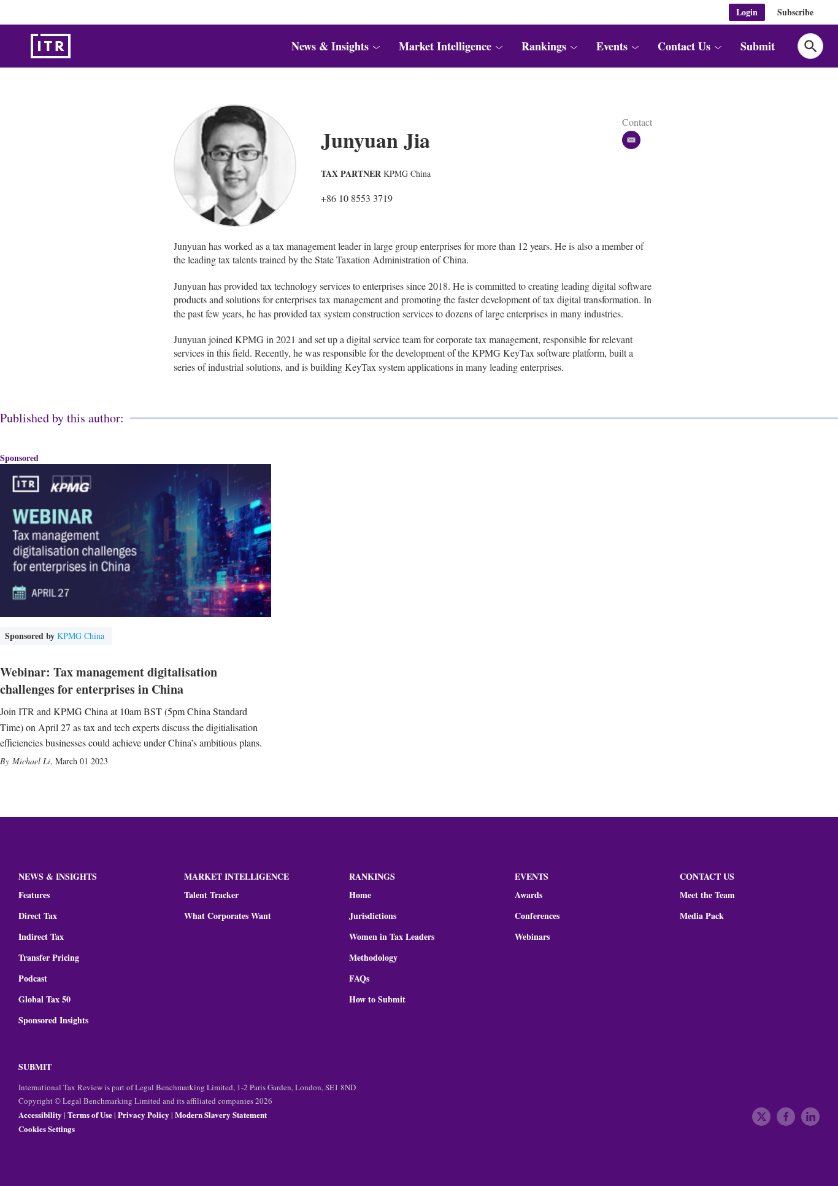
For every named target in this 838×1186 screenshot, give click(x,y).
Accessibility (40, 1114)
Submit (757, 46)
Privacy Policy (143, 1114)
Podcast (32, 978)
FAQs (359, 978)
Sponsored (19, 457)
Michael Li (31, 761)
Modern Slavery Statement (221, 1114)
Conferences (537, 916)
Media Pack (702, 916)
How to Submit (377, 999)
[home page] (80, 46)
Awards (528, 895)
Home (360, 895)
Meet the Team (707, 895)
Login (747, 12)
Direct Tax (37, 916)
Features (34, 895)
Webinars (532, 936)
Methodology (373, 957)
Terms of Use (89, 1114)
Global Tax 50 (44, 999)
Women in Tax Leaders (391, 936)
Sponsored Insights (53, 1020)
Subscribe (795, 12)
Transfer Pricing (48, 957)
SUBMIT (35, 1066)
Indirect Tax (41, 936)
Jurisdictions (372, 916)
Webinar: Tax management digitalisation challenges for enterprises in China (108, 680)
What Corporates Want (227, 916)
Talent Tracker (211, 895)
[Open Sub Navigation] (375, 46)
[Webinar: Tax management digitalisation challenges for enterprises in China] (135, 540)
